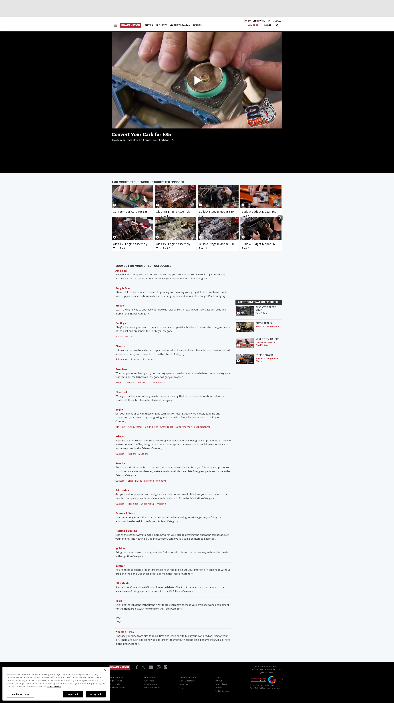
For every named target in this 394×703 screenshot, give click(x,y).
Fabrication (121, 359)
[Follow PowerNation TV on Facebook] (136, 667)
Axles (118, 382)
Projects (161, 25)
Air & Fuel (121, 270)
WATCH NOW (264, 20)
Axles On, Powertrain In (267, 326)
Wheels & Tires (124, 632)
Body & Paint (123, 288)
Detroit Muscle (116, 677)
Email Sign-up (150, 684)
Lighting (149, 480)
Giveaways (149, 680)
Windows (161, 480)
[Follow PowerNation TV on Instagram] (158, 667)
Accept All (95, 694)
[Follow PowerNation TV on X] (143, 667)
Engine (119, 409)
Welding (161, 503)
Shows (149, 25)
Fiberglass (132, 503)
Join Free (252, 25)
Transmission (157, 382)
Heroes (129, 336)
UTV (118, 618)
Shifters (142, 382)
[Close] (105, 670)
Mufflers (143, 453)
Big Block (120, 427)
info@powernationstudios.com (266, 669)
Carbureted (135, 427)
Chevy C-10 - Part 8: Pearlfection (265, 344)
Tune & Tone (261, 313)
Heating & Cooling (126, 530)
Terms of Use (221, 684)
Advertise (183, 684)
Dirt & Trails (114, 684)
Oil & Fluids (122, 583)
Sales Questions (187, 680)
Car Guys (120, 323)
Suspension (149, 359)
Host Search (150, 677)
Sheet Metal (147, 503)
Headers (131, 453)
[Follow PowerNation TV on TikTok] (165, 667)
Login (267, 25)
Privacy (218, 677)
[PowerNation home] (119, 670)
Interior (120, 566)
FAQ (181, 687)
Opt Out (218, 680)
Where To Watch (180, 25)
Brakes (119, 305)
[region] (56, 684)
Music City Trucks (117, 687)
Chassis (120, 346)
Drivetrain (121, 369)
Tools (118, 600)
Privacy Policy (54, 686)
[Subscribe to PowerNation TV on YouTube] (151, 667)
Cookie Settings (20, 694)
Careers (218, 687)
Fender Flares (134, 480)
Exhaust (120, 436)
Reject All (73, 694)
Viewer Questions (187, 677)
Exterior (120, 463)
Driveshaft (130, 382)
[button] (115, 26)
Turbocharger (202, 427)
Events (197, 25)
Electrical (121, 392)
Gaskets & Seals (125, 513)
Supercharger (184, 427)
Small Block (166, 427)
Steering (135, 359)
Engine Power (115, 680)
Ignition (120, 548)
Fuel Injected (151, 427)
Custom (119, 453)
